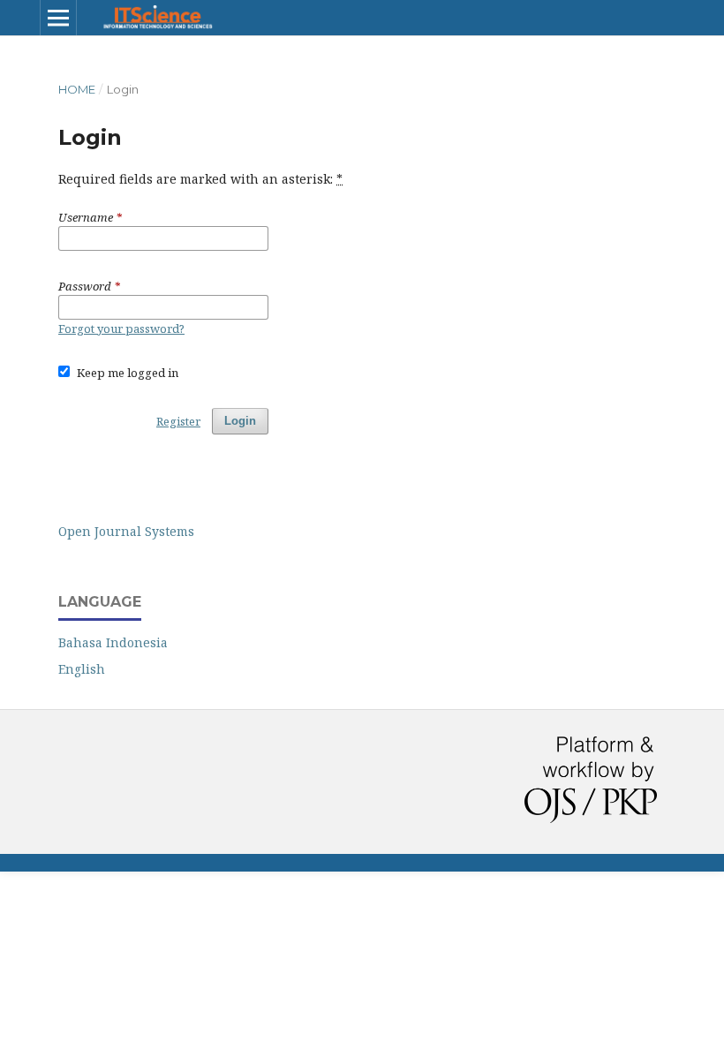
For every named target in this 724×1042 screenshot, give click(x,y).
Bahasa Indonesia (113, 642)
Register (178, 421)
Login (240, 420)
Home (76, 89)
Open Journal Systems (126, 531)
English (81, 669)
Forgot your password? (121, 328)
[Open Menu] (58, 17)
